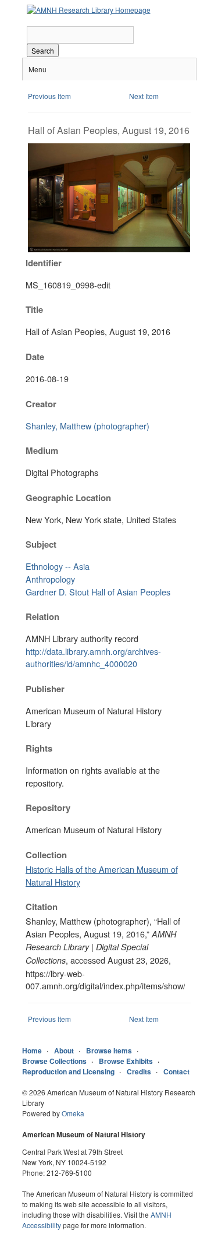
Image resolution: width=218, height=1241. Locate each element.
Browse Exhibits (126, 1061)
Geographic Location (68, 497)
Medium (42, 450)
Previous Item (49, 96)
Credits (139, 1071)
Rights (39, 748)
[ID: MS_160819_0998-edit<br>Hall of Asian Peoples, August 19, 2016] (109, 249)
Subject (41, 544)
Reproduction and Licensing (68, 1071)
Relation (42, 616)
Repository (48, 807)
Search (42, 50)
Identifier (44, 262)
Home (32, 1050)
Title (34, 309)
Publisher (45, 688)
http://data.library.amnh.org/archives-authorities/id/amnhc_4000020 (93, 657)
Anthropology (50, 579)
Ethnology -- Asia (58, 566)
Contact (176, 1071)
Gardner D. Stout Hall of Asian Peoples (98, 592)
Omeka (73, 1113)
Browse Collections (54, 1061)
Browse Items (109, 1050)
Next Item (144, 96)
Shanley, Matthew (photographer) (87, 425)
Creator (41, 403)
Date (35, 356)
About (64, 1050)
